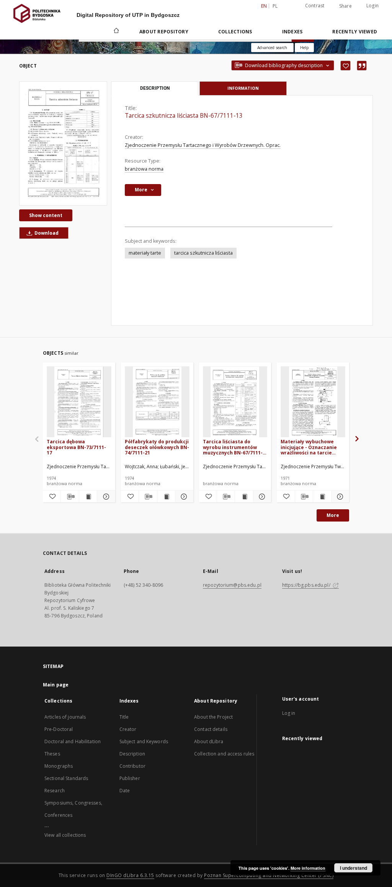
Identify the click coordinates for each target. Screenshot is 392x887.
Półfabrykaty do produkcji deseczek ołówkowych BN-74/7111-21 (157, 447)
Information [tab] (243, 88)
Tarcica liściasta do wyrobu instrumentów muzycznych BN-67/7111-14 (233, 447)
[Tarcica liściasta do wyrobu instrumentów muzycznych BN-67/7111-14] (235, 402)
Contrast (315, 5)
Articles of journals (65, 717)
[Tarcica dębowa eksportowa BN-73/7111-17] (79, 402)
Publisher (129, 778)
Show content (45, 215)
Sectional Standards (66, 778)
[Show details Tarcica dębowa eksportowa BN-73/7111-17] (105, 497)
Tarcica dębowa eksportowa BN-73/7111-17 (76, 447)
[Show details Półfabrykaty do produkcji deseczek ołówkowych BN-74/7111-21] (183, 497)
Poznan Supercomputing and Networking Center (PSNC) (268, 875)
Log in (289, 713)
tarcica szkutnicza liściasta (203, 253)
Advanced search (272, 47)
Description (132, 753)
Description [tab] (155, 88)
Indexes (292, 31)
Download (46, 233)
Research (54, 790)
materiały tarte (145, 253)
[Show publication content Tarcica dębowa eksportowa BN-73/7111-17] (88, 497)
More (333, 515)
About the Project (213, 717)
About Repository (163, 31)
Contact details (210, 729)
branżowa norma (144, 169)
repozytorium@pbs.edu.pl (232, 585)
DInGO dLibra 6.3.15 (130, 875)
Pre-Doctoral (58, 729)
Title (124, 717)
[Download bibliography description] (69, 497)
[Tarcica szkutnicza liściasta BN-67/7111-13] (63, 143)
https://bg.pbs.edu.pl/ (307, 585)
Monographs (58, 766)
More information (308, 868)
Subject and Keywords (143, 741)
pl (275, 5)
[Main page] (115, 31)
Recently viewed (354, 31)
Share (345, 6)
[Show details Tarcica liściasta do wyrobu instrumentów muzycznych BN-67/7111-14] (261, 497)
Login (372, 5)
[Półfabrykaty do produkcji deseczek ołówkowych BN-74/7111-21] (157, 402)
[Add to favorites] (345, 66)
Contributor (132, 766)
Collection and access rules (224, 753)
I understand (353, 867)
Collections (235, 31)
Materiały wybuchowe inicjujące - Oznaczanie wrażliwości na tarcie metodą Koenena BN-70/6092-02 (309, 447)
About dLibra (208, 741)
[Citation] (362, 66)
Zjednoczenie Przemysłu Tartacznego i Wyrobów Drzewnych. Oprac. (203, 145)
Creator (128, 729)
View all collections (65, 835)
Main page (56, 684)
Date (124, 790)
